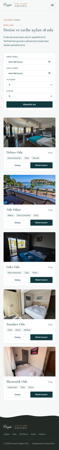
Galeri (33, 434)
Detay (18, 165)
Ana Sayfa (7, 20)
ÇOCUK (9, 91)
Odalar (6, 434)
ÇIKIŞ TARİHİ (12, 68)
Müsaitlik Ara (29, 104)
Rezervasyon (41, 165)
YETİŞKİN (10, 80)
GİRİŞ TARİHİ (12, 57)
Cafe (14, 434)
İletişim (42, 434)
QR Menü (23, 434)
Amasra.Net (49, 443)
